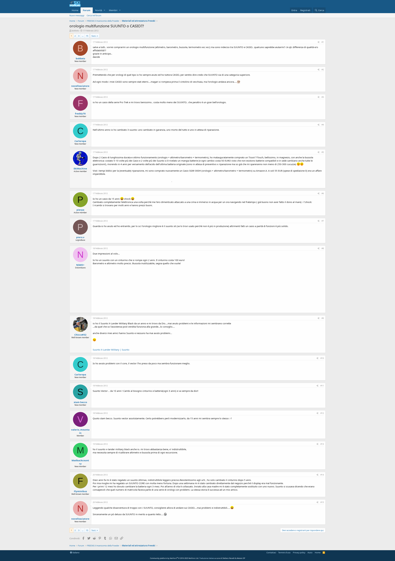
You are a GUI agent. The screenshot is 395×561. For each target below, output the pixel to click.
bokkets (75, 30)
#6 (323, 193)
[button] (104, 10)
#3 (323, 97)
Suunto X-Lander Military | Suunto (111, 349)
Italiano (75, 552)
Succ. (93, 35)
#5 (323, 152)
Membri (113, 10)
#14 (322, 474)
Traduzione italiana (207, 558)
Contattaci (271, 552)
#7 (323, 221)
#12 (322, 413)
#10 (322, 358)
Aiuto (310, 552)
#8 (323, 248)
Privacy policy (299, 552)
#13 (322, 444)
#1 (323, 42)
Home (75, 10)
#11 (322, 385)
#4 (323, 124)
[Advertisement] (208, 288)
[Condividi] (318, 42)
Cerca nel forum (94, 15)
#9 (323, 318)
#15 (322, 502)
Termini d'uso (284, 552)
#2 (323, 69)
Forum (86, 10)
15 (87, 35)
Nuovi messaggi (76, 15)
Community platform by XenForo (174, 558)
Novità (98, 10)
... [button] (82, 35)
